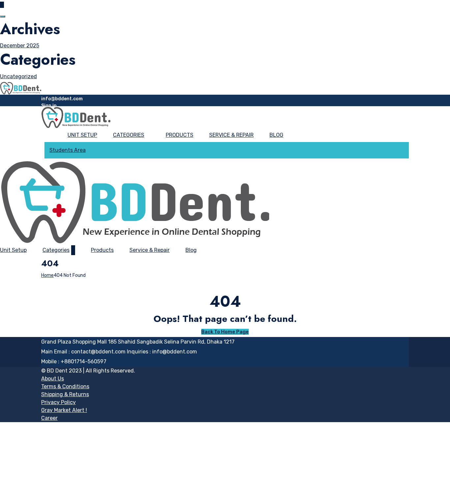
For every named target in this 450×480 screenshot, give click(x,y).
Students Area (67, 150)
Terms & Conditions (65, 386)
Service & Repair (231, 135)
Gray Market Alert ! (64, 410)
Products (179, 135)
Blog (276, 135)
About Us (52, 378)
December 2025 (19, 45)
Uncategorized (18, 76)
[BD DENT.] (20, 87)
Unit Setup (82, 135)
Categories (128, 135)
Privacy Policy (58, 402)
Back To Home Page (225, 332)
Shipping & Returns (65, 394)
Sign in (49, 105)
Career (49, 418)
